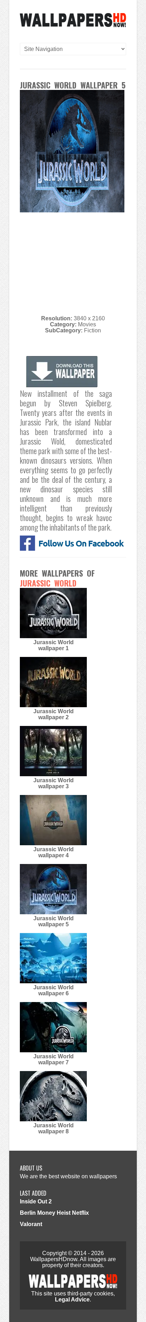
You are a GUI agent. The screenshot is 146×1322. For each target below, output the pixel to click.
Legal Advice (72, 1300)
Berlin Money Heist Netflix (54, 1213)
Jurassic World (48, 583)
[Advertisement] (79, 263)
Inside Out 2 (36, 1201)
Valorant (31, 1224)
